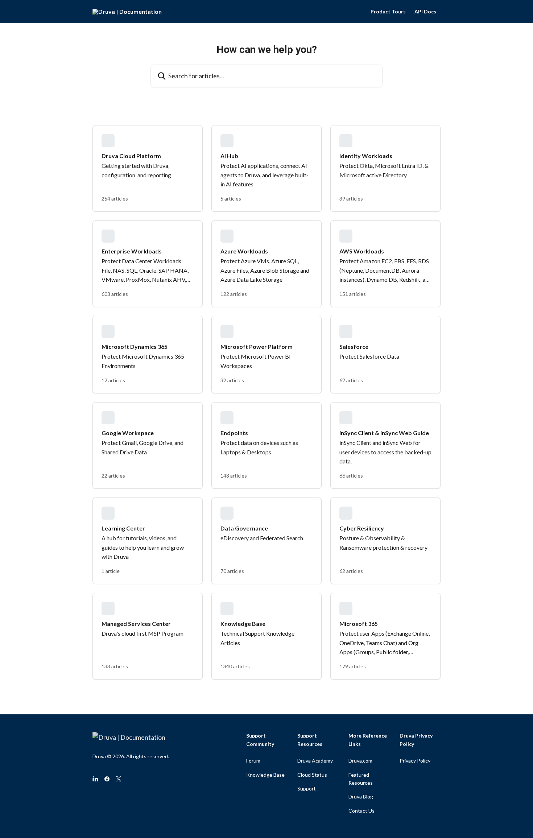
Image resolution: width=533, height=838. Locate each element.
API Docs (425, 11)
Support (306, 788)
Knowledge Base (265, 775)
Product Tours (388, 11)
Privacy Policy (415, 760)
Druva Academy (315, 760)
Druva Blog (360, 796)
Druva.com (360, 760)
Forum (253, 760)
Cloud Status (312, 775)
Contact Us (361, 811)
